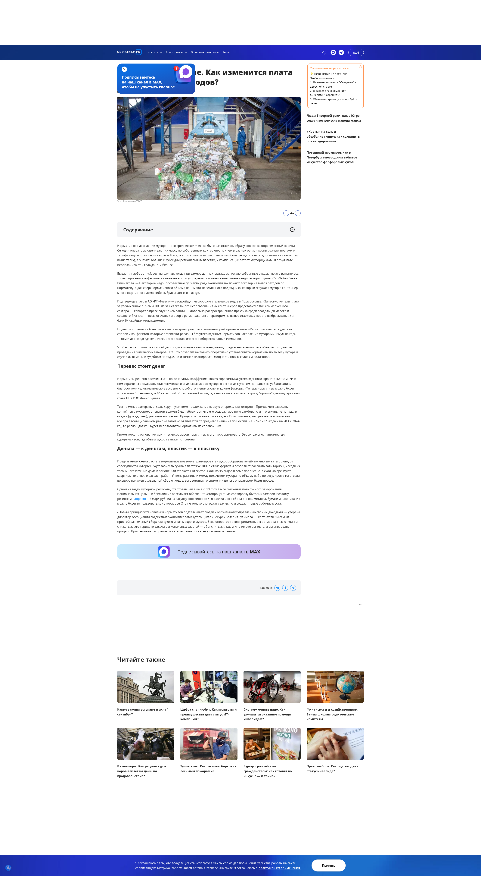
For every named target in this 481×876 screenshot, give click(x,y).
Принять (328, 865)
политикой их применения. (280, 868)
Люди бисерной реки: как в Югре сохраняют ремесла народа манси (334, 118)
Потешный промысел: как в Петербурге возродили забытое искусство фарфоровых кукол (332, 157)
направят (139, 499)
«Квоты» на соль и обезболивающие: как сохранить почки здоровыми (333, 136)
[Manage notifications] (8, 868)
